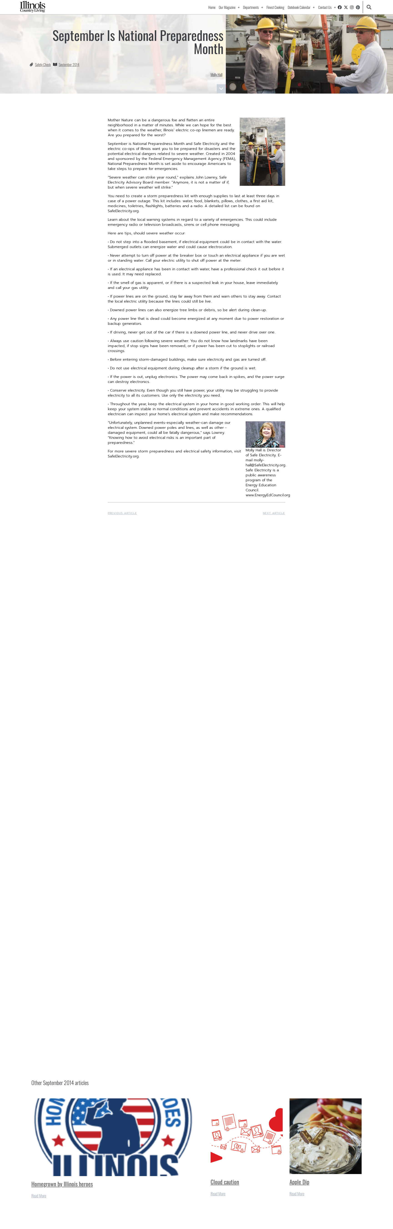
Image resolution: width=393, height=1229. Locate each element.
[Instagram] (351, 7)
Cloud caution (225, 1181)
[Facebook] (339, 7)
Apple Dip (299, 1181)
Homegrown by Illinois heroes (62, 1183)
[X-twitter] (345, 7)
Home (211, 7)
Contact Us (325, 7)
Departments (251, 7)
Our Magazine (227, 7)
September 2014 (69, 64)
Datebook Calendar (299, 7)
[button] (369, 7)
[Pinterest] (357, 7)
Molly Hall (216, 74)
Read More (38, 1196)
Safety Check (43, 64)
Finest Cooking (275, 7)
